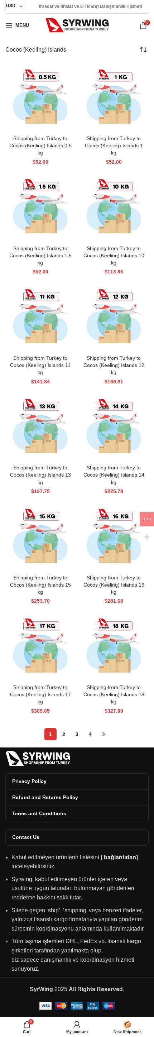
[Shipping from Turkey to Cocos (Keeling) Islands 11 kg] (40, 317)
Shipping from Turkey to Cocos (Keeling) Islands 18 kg (113, 694)
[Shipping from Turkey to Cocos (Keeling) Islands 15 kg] (40, 537)
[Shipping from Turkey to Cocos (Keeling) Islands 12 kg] (114, 317)
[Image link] (37, 758)
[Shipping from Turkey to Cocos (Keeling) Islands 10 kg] (114, 207)
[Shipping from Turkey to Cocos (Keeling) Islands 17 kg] (40, 646)
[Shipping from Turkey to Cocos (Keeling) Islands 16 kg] (114, 537)
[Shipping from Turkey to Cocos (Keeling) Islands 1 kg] (114, 97)
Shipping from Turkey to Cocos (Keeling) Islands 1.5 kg (40, 255)
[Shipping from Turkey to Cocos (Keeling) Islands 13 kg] (40, 427)
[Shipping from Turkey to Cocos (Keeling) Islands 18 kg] (114, 646)
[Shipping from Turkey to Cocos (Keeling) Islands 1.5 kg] (40, 207)
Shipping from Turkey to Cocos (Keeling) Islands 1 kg (114, 145)
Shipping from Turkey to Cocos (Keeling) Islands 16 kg (113, 585)
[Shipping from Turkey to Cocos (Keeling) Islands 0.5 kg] (40, 97)
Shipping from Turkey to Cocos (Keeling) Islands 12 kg (113, 365)
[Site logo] (77, 25)
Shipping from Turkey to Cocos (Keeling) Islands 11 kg (40, 365)
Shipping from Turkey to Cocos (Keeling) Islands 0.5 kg (40, 145)
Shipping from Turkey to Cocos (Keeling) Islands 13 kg (40, 475)
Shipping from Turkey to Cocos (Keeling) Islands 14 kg (113, 475)
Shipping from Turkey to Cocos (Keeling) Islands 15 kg (40, 585)
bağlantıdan (120, 857)
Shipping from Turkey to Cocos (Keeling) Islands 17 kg (40, 694)
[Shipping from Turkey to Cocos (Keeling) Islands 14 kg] (114, 427)
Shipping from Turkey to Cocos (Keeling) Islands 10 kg (113, 255)
